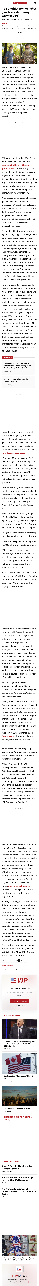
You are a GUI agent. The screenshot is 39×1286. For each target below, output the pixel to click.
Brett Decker (7, 1111)
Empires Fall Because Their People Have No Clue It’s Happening (18, 1179)
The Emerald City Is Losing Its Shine (17, 1108)
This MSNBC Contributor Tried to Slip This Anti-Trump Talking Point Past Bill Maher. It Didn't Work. (19, 1044)
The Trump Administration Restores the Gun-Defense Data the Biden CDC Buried (19, 1191)
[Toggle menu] (4, 3)
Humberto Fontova (9, 20)
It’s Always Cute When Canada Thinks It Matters (18, 1077)
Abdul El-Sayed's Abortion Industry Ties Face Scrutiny (18, 1167)
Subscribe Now (19, 1006)
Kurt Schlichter (8, 1081)
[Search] (35, 3)
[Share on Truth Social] (8, 960)
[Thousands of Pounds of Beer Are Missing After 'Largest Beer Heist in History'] (19, 1245)
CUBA (15, 969)
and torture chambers (19, 886)
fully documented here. (13, 453)
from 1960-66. (8, 736)
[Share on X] (3, 960)
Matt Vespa (7, 1049)
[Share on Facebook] (12, 960)
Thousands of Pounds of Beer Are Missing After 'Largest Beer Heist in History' (19, 1259)
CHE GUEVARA (6, 969)
